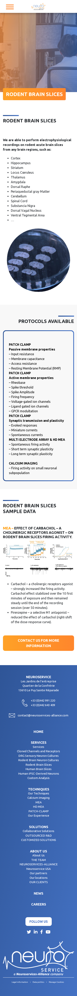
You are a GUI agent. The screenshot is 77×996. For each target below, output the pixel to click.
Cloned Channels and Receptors (38, 751)
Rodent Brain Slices (38, 764)
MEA (39, 802)
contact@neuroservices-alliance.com (43, 715)
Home (38, 731)
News (38, 893)
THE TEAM (38, 860)
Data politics (38, 982)
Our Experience (38, 815)
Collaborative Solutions (38, 831)
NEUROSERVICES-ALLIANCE (39, 864)
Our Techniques (38, 793)
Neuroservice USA (38, 868)
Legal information (20, 982)
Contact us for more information (38, 643)
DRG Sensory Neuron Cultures (38, 755)
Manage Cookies (56, 982)
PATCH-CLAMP (38, 811)
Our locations (39, 877)
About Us (38, 855)
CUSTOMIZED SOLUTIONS (38, 840)
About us (38, 851)
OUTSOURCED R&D (38, 835)
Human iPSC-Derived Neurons (38, 773)
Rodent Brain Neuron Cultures (38, 760)
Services (38, 742)
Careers (38, 904)
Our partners (38, 873)
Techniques (38, 789)
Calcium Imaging (38, 797)
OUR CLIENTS (38, 882)
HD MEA (38, 806)
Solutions (38, 827)
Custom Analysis (38, 778)
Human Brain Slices (38, 769)
